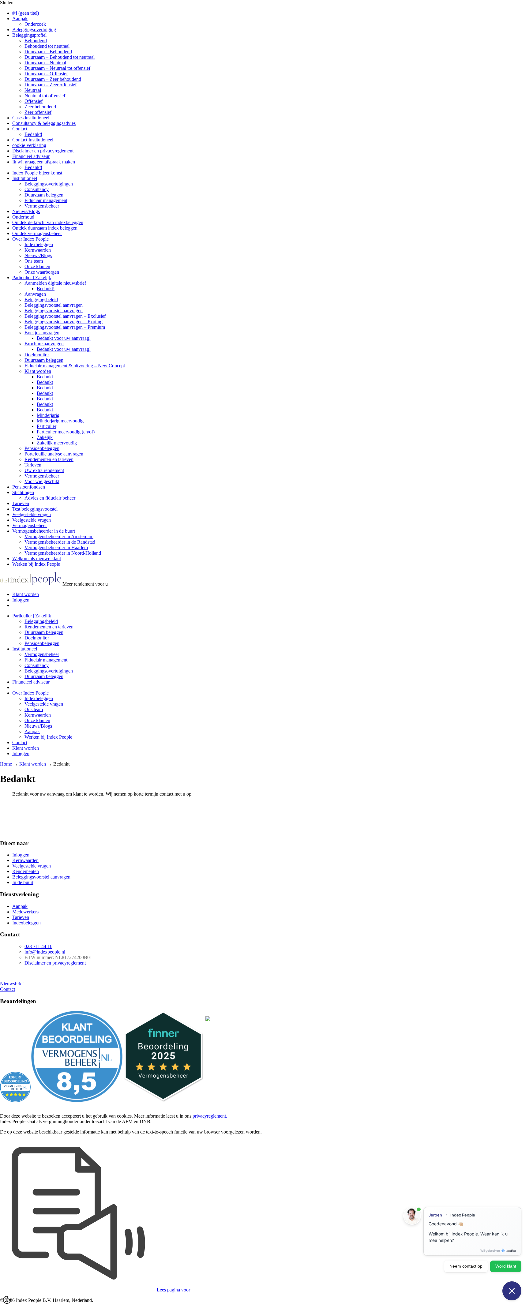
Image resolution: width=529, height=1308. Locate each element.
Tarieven (32, 464)
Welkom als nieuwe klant (36, 558)
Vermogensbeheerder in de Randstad (59, 542)
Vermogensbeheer (41, 205)
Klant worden (37, 371)
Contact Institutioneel (32, 139)
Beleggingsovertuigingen (48, 183)
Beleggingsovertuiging (34, 29)
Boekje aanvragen (41, 332)
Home (6, 763)
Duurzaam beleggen (43, 194)
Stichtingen (23, 492)
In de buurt (22, 882)
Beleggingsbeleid (41, 299)
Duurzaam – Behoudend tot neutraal (59, 57)
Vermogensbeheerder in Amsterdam (58, 536)
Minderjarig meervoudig (60, 420)
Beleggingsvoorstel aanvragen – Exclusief (65, 316)
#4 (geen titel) (25, 13)
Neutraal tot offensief (44, 95)
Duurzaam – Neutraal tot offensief (57, 68)
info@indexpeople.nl (44, 951)
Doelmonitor (36, 354)
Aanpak (20, 18)
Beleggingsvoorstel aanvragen (53, 305)
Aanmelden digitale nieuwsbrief (55, 283)
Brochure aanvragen (44, 343)
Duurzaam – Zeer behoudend (52, 79)
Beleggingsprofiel (29, 35)
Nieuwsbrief (12, 983)
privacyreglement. (210, 1116)
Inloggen (20, 599)
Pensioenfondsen (28, 486)
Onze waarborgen (41, 272)
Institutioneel (24, 178)
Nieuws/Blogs (26, 211)
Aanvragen (35, 294)
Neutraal (32, 90)
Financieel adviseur (31, 156)
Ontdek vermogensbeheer (37, 233)
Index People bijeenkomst (37, 172)
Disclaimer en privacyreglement (42, 150)
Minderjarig (48, 415)
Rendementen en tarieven (48, 459)
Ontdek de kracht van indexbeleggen (47, 222)
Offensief (33, 101)
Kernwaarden (37, 250)
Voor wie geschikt (41, 481)
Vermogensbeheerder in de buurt (43, 531)
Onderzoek (35, 24)
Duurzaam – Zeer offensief (50, 84)
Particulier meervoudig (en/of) (66, 431)
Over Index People (30, 239)
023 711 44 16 (38, 946)
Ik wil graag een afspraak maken (43, 161)
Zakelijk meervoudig (57, 442)
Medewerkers (25, 911)
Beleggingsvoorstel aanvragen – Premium (64, 327)
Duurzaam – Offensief (46, 73)
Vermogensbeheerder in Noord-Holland (62, 553)
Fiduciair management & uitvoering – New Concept (74, 365)
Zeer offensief (37, 112)
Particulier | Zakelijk (31, 277)
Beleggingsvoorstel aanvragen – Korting (63, 321)
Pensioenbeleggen (41, 448)
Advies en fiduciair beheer (49, 497)
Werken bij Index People (36, 564)
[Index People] (31, 584)
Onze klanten (37, 266)
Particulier (46, 426)
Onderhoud (23, 216)
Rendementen (25, 871)
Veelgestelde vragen (31, 514)
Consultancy (36, 189)
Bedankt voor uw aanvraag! (64, 338)
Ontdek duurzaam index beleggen (44, 227)
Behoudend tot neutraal (46, 46)
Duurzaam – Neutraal (45, 62)
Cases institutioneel (30, 117)
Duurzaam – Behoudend (48, 51)
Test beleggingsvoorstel (35, 509)
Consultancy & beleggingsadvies (44, 123)
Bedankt (45, 376)
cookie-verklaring (29, 145)
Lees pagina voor (173, 1289)
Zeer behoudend (40, 106)
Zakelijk (45, 437)
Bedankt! (33, 134)
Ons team (33, 261)
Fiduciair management (45, 200)
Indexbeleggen (38, 244)
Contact (19, 128)
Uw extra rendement (44, 470)
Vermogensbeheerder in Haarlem (56, 547)
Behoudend (35, 40)
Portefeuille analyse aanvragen (53, 453)
